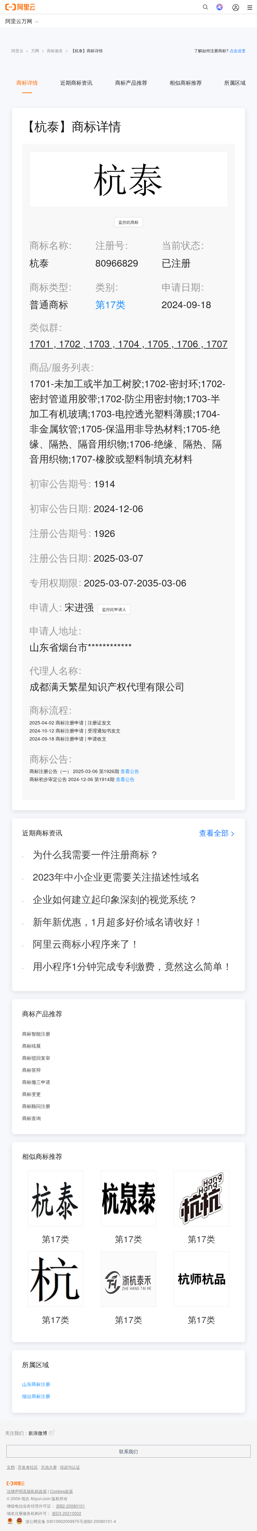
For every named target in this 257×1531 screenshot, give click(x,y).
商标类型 (48, 286)
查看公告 (129, 771)
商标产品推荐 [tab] (131, 82)
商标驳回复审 (36, 1057)
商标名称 (48, 245)
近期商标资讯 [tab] (76, 82)
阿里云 (17, 50)
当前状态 (181, 245)
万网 (35, 50)
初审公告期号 (58, 483)
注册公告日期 (58, 557)
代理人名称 (53, 670)
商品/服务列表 (59, 366)
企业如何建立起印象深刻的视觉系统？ (115, 899)
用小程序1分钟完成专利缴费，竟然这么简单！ (132, 966)
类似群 (44, 327)
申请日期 (181, 286)
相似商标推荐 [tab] (186, 82)
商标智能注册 (36, 1033)
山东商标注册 (36, 1384)
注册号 (109, 245)
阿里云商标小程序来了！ (86, 943)
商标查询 (31, 1118)
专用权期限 (53, 582)
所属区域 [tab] (235, 82)
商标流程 (48, 709)
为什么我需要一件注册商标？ (96, 854)
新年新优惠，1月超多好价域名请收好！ (118, 921)
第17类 (110, 304)
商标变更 (31, 1094)
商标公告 (48, 758)
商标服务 (55, 50)
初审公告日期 (58, 508)
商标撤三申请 (36, 1081)
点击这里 (238, 50)
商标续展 (31, 1045)
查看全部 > (217, 832)
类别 (105, 286)
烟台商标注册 (36, 1396)
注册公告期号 (58, 533)
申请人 (44, 607)
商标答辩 (31, 1069)
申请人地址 (53, 630)
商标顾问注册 (36, 1106)
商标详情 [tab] (27, 82)
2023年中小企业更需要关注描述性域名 (116, 876)
